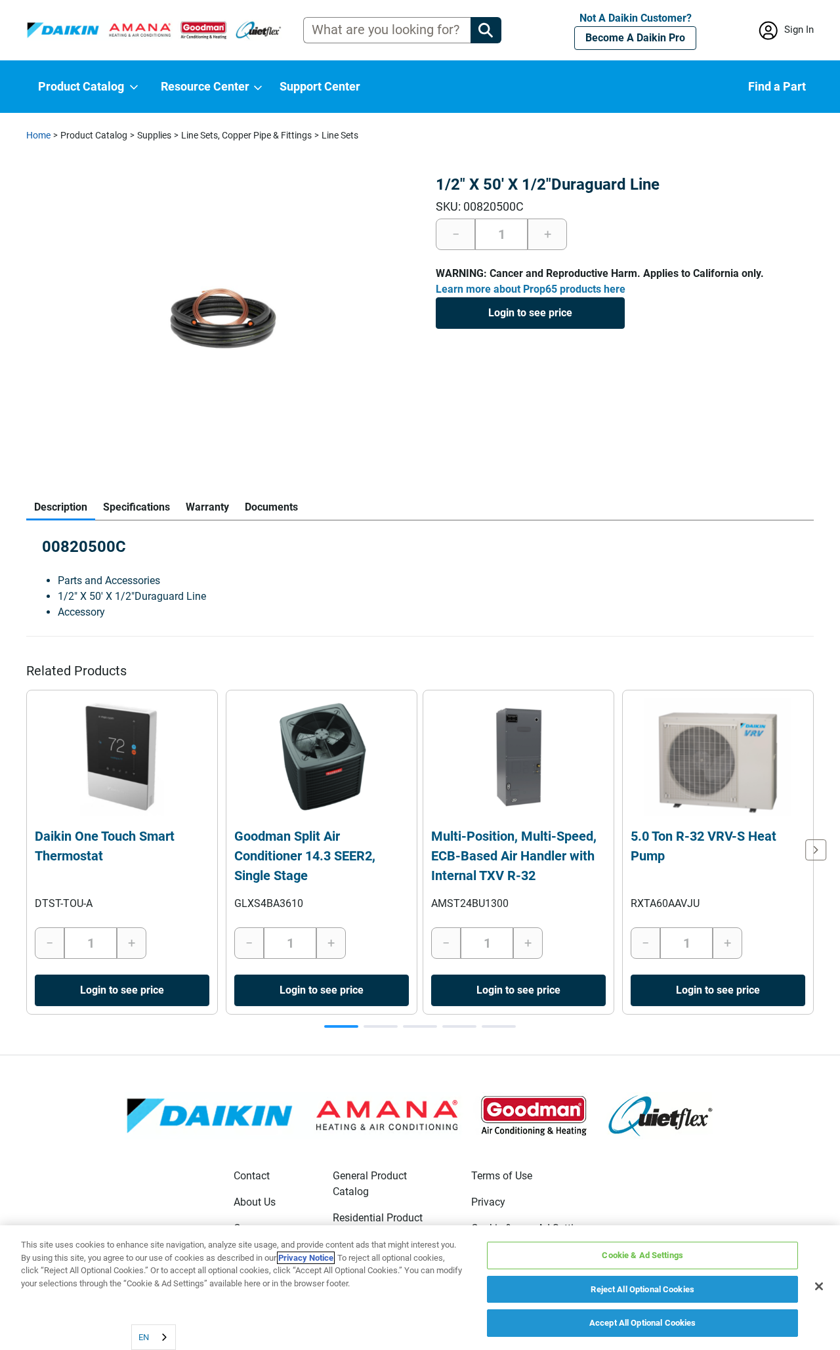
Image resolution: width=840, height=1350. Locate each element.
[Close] (819, 1286)
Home (38, 135)
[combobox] (153, 1337)
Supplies (154, 135)
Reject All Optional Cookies (642, 1289)
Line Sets (340, 135)
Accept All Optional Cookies (642, 1323)
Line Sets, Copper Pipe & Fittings (246, 135)
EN (143, 1337)
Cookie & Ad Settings (642, 1255)
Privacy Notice (305, 1258)
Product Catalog (93, 135)
